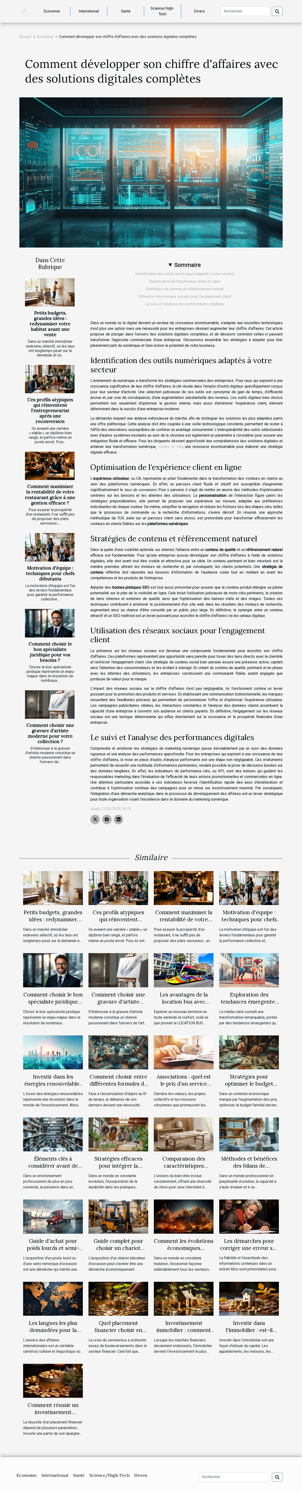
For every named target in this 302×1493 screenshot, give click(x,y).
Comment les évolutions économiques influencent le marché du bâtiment (184, 1251)
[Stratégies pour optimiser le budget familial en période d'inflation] (249, 1052)
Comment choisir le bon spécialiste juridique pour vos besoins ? (50, 652)
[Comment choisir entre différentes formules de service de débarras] (118, 1052)
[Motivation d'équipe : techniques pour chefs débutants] (50, 547)
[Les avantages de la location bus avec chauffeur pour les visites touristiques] (184, 970)
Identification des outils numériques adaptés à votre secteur (184, 274)
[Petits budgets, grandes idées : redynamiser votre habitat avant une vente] (50, 292)
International (89, 11)
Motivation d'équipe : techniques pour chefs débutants (50, 573)
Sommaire (187, 265)
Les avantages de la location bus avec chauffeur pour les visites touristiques (184, 1005)
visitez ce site (170, 446)
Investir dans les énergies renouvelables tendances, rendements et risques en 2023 (53, 1087)
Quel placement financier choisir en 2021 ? (118, 1329)
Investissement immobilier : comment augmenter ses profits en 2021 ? (183, 1333)
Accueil (25, 36)
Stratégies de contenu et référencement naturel (185, 289)
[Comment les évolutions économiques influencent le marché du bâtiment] (184, 1216)
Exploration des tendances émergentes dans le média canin (249, 1001)
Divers (199, 11)
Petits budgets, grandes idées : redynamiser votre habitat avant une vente (50, 323)
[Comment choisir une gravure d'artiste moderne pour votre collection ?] (50, 704)
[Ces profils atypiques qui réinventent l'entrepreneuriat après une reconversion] (50, 379)
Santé (125, 11)
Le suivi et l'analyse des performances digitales (184, 304)
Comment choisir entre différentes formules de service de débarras (118, 1083)
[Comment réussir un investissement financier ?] (53, 1380)
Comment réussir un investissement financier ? (53, 1412)
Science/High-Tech (162, 11)
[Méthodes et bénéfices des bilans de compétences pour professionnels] (249, 1134)
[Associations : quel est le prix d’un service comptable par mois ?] (184, 1052)
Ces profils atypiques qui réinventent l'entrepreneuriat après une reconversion (50, 410)
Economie (52, 11)
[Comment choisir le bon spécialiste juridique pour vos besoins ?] (50, 623)
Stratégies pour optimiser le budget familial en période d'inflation (249, 1087)
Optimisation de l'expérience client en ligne (184, 281)
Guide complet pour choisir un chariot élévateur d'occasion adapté (118, 1251)
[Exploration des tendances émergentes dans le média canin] (249, 970)
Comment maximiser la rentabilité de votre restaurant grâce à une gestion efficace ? (50, 494)
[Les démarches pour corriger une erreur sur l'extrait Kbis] (249, 1216)
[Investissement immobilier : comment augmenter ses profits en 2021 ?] (184, 1298)
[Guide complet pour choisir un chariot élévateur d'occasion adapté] (118, 1216)
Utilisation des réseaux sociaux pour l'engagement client (184, 296)
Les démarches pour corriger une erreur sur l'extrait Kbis (249, 1247)
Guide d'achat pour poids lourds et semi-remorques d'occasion (52, 1247)
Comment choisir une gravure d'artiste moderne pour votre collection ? (50, 733)
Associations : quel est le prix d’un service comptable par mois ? (184, 1083)
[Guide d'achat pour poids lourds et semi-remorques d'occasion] (53, 1216)
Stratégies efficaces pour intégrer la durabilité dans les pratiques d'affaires (118, 1169)
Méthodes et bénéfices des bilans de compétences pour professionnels (249, 1169)
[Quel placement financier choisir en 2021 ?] (118, 1298)
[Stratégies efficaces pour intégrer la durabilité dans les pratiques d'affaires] (118, 1134)
